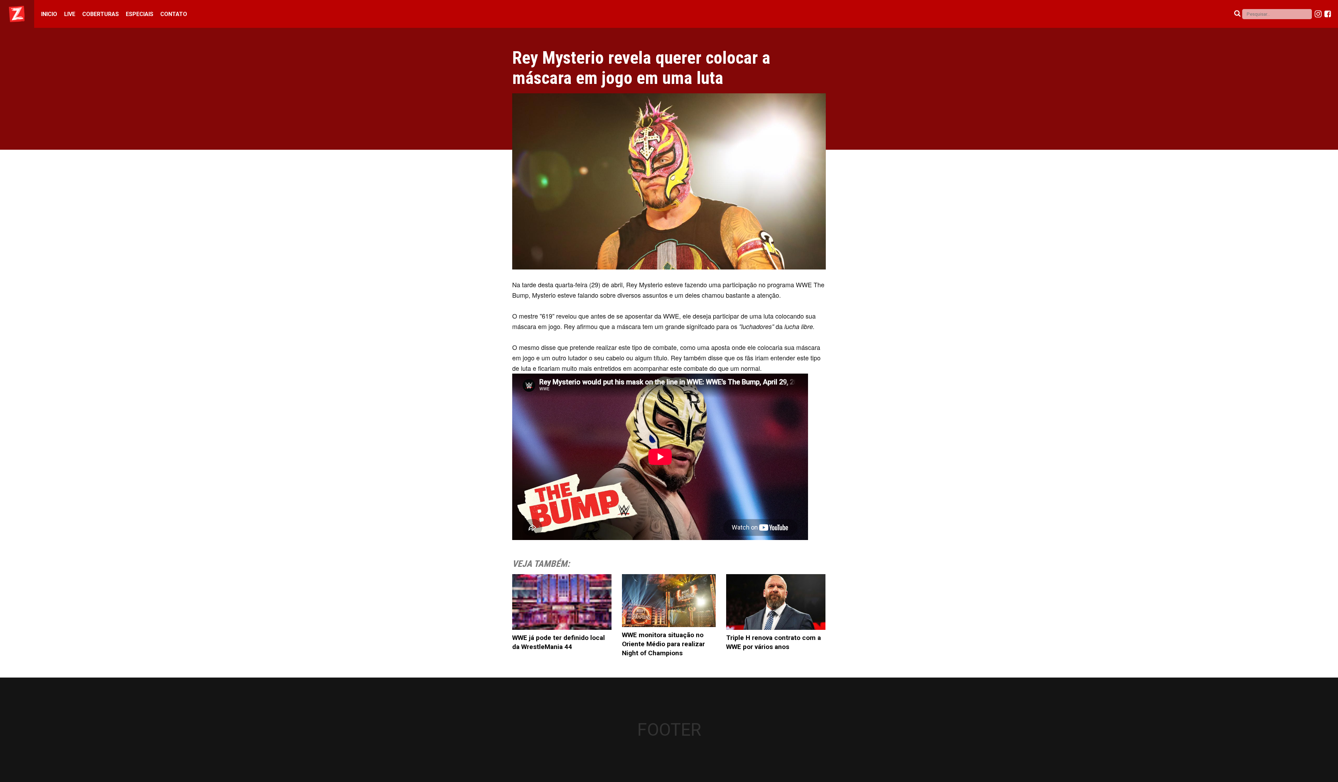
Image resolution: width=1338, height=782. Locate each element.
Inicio (49, 14)
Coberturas (100, 14)
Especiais (139, 14)
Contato (173, 14)
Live (69, 14)
